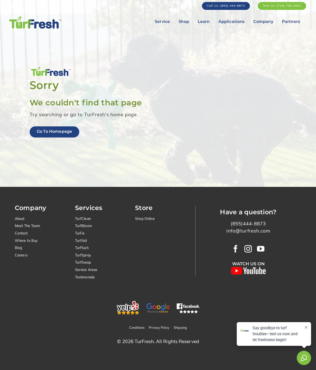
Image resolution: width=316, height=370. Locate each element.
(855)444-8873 (248, 224)
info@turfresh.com (248, 231)
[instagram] (248, 249)
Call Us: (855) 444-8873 (226, 5)
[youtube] (261, 249)
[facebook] (235, 249)
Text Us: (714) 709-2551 (282, 5)
